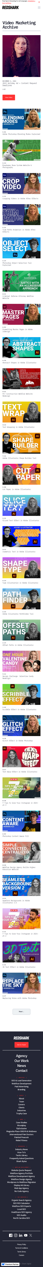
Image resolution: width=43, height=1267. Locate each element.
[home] (10, 7)
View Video (8, 97)
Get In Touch (21, 1045)
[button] (39, 7)
